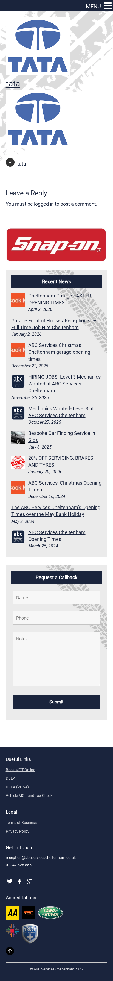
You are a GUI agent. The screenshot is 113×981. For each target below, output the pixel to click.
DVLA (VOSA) (17, 787)
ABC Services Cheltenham (54, 969)
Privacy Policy (17, 831)
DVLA (10, 778)
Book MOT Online (20, 770)
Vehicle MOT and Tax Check (29, 795)
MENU (93, 6)
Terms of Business (21, 822)
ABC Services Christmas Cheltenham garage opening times (59, 352)
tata (13, 83)
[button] (108, 6)
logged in (44, 204)
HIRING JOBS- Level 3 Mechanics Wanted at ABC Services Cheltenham (64, 383)
